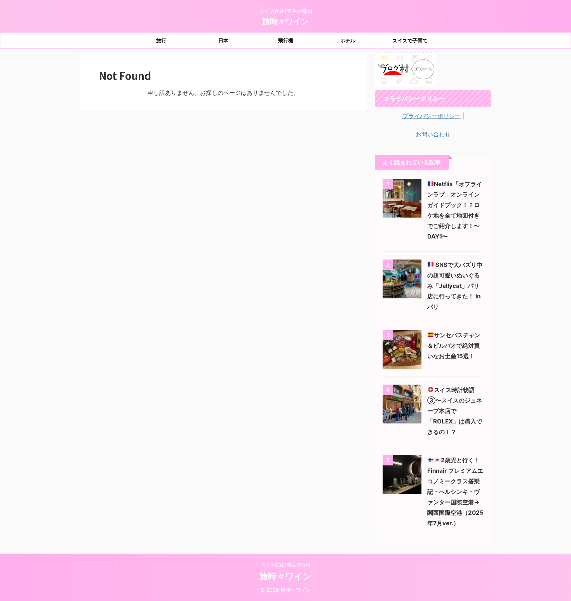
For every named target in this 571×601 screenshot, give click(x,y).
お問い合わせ (433, 134)
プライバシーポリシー (431, 116)
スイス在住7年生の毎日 (285, 565)
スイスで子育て (410, 40)
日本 (223, 40)
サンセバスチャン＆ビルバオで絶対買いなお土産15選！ (453, 345)
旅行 (161, 40)
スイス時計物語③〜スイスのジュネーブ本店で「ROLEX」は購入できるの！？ (454, 411)
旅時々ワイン (285, 21)
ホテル (347, 40)
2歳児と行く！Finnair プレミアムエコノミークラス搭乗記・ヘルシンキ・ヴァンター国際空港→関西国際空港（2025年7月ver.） (455, 491)
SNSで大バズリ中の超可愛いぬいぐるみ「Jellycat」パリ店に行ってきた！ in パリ (454, 285)
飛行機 (285, 40)
